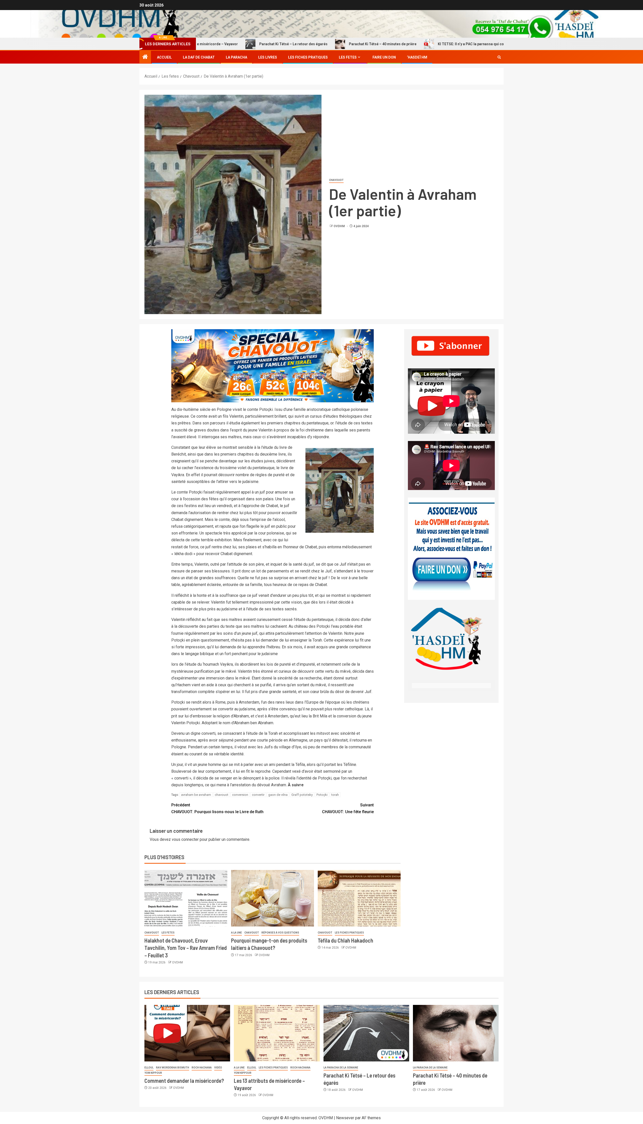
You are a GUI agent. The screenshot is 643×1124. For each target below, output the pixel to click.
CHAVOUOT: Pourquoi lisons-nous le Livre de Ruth (217, 808)
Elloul (148, 1067)
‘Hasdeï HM (417, 57)
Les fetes (348, 57)
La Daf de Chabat (199, 57)
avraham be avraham (196, 795)
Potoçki (322, 795)
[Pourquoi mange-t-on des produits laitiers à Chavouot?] (272, 898)
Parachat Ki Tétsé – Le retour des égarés (248, 44)
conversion (240, 795)
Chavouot (336, 180)
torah (335, 795)
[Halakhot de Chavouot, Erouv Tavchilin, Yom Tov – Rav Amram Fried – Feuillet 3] (185, 898)
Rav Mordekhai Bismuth (172, 1067)
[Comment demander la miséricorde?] (187, 1033)
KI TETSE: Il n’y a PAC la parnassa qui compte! (430, 44)
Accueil (164, 57)
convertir (258, 795)
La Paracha (236, 57)
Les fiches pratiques (349, 932)
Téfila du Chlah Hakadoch (345, 940)
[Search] (499, 57)
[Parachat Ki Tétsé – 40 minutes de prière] (456, 1033)
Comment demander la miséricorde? (184, 1080)
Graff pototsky (302, 795)
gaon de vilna (278, 795)
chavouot (221, 795)
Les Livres (267, 57)
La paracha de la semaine (341, 1067)
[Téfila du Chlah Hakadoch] (359, 898)
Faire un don (384, 57)
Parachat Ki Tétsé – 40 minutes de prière (337, 44)
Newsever (345, 1117)
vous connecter (185, 839)
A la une (236, 932)
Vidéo (218, 1067)
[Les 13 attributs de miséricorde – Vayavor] (276, 1033)
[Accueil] (145, 57)
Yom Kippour (153, 1072)
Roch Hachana (202, 1067)
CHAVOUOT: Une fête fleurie (348, 808)
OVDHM (340, 226)
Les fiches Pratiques (308, 57)
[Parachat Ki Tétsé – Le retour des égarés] (366, 1033)
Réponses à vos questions (280, 932)
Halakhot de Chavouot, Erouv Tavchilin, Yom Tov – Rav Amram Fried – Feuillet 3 (185, 947)
